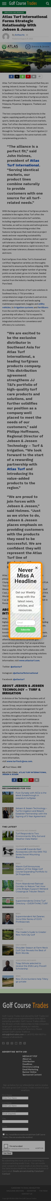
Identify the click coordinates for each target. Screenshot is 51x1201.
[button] (36, 567)
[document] (25, 600)
